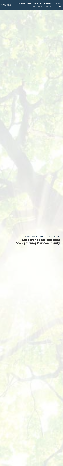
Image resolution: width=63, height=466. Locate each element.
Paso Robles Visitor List (21, 244)
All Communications (20, 241)
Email (15, 219)
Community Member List (21, 242)
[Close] (49, 209)
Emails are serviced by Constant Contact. (20, 250)
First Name (16, 225)
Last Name (16, 231)
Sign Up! (31, 254)
